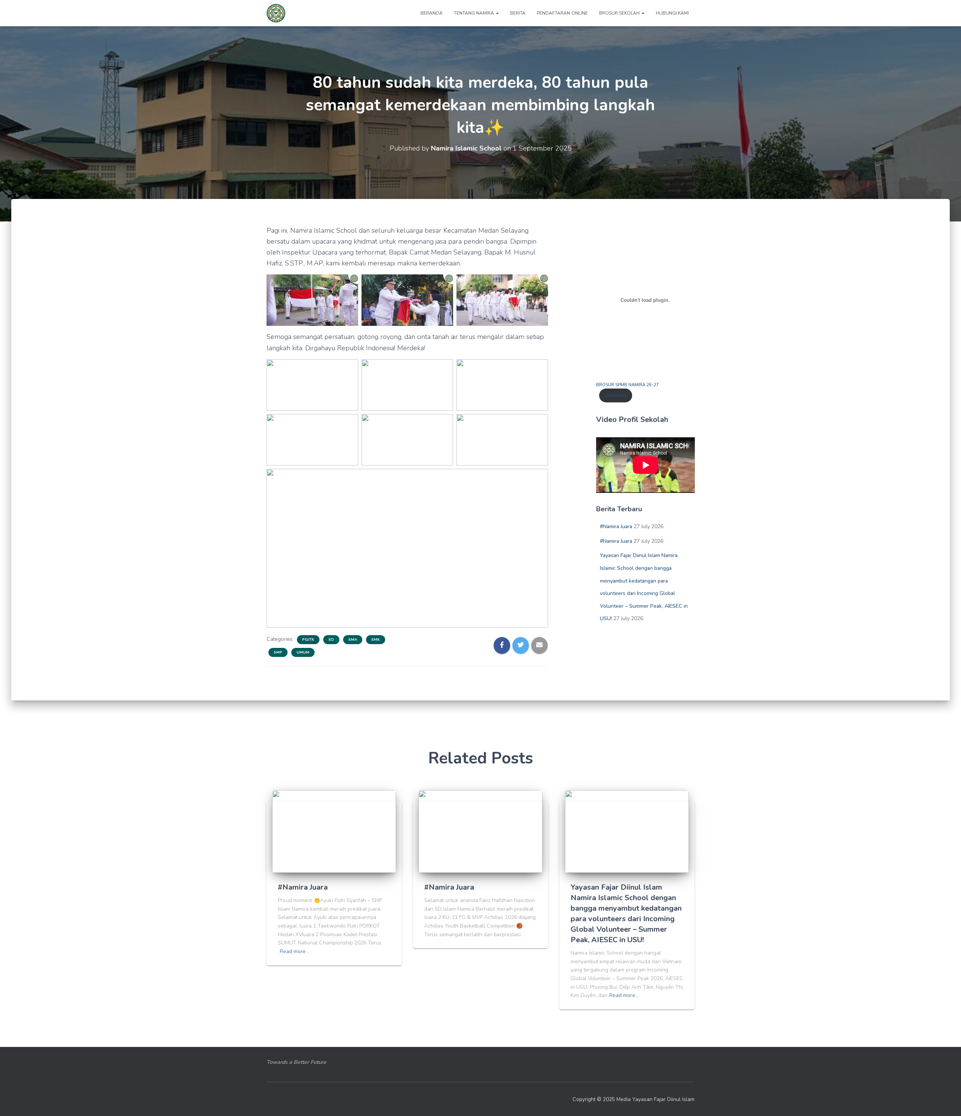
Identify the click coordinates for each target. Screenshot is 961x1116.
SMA (352, 639)
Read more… (294, 951)
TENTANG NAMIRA (474, 13)
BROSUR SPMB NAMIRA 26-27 (627, 385)
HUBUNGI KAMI (672, 13)
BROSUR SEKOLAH (620, 13)
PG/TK (308, 639)
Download (616, 395)
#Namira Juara (616, 526)
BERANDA (431, 13)
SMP (278, 652)
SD (331, 639)
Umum (303, 652)
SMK (375, 639)
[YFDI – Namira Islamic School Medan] (276, 13)
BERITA (518, 13)
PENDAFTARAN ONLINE (562, 13)
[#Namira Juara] (334, 831)
